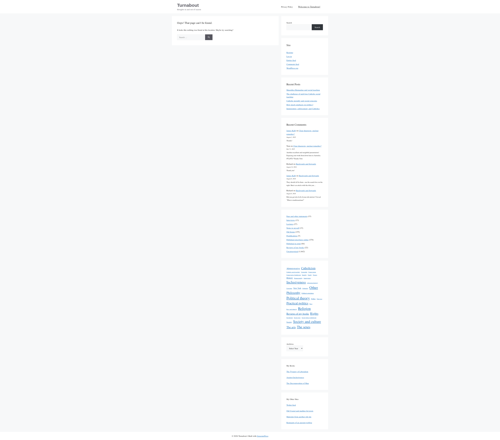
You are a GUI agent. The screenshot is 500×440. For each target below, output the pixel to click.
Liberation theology (312, 283)
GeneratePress (262, 436)
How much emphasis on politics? (299, 104)
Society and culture (307, 321)
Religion (304, 308)
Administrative (293, 268)
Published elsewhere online (297, 239)
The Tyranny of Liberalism (297, 371)
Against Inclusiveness (295, 377)
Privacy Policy (287, 6)
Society (289, 322)
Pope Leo (319, 299)
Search (289, 22)
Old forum (290, 232)
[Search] (209, 37)
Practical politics (297, 303)
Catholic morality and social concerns (301, 100)
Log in (289, 56)
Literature (289, 288)
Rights (314, 313)
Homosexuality (298, 278)
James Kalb (291, 130)
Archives (290, 344)
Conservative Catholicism (293, 275)
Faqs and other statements (296, 216)
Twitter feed (291, 405)
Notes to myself (292, 228)
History (289, 277)
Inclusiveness (296, 282)
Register (289, 52)
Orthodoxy (305, 288)
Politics (313, 299)
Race (311, 304)
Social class (297, 318)
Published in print (293, 243)
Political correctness (308, 293)
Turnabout (188, 5)
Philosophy (293, 293)
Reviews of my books (295, 247)
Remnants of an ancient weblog (299, 422)
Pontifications (291, 235)
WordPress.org (292, 68)
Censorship (304, 272)
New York (297, 288)
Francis (315, 275)
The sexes (303, 327)
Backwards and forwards (306, 164)
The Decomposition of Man (297, 383)
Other (313, 287)
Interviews (290, 220)
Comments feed (292, 64)
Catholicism (308, 268)
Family (310, 275)
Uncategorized (292, 251)
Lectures (289, 224)
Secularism (289, 318)
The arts (291, 327)
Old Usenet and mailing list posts (299, 411)
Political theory (298, 297)
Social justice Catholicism (309, 318)
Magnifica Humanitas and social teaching (303, 90)
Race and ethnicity (291, 309)
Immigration (307, 278)
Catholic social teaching (293, 272)
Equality (304, 275)
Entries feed (291, 60)
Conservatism (312, 272)
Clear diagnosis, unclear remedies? (307, 146)
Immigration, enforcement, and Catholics (303, 108)
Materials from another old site (298, 416)
